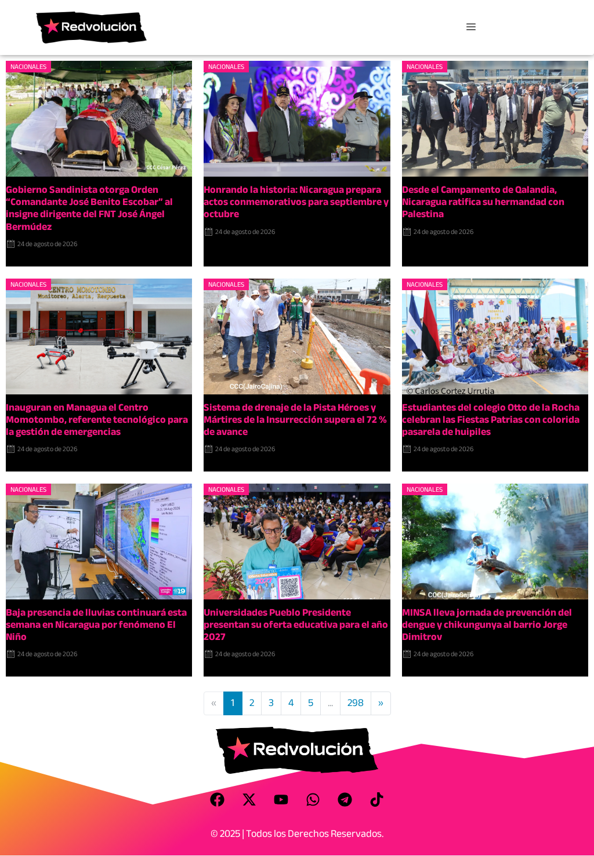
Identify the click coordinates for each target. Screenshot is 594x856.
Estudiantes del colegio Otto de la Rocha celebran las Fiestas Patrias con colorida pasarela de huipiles (490, 419)
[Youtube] (281, 799)
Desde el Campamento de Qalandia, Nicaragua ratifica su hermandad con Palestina (483, 202)
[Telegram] (345, 799)
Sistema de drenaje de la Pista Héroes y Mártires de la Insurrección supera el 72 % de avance (295, 419)
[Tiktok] (377, 799)
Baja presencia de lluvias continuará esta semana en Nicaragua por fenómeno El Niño (96, 624)
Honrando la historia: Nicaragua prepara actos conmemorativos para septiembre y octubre (296, 202)
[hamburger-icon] (471, 27)
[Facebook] (217, 799)
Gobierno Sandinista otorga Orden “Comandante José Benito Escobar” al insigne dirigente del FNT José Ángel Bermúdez (89, 208)
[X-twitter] (249, 799)
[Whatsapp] (313, 799)
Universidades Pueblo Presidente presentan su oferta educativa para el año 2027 (296, 624)
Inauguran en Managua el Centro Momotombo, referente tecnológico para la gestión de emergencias (97, 419)
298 (355, 702)
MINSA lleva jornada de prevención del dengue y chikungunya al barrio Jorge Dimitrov (487, 624)
